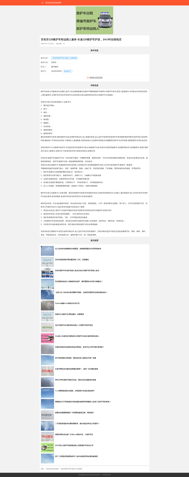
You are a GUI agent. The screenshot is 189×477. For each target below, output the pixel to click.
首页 (42, 469)
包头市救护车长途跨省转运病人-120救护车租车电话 (74, 325)
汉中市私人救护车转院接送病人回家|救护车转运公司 (74, 445)
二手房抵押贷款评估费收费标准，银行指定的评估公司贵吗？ (77, 423)
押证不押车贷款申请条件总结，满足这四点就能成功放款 (75, 380)
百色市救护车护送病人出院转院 (64, 58)
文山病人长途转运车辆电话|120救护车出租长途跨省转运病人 (77, 336)
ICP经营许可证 (106, 475)
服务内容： (45, 58)
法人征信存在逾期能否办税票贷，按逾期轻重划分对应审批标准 (78, 249)
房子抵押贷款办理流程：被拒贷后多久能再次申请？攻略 (75, 358)
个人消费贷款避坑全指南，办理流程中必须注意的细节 (74, 391)
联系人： (44, 67)
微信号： (44, 71)
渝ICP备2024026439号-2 (93, 475)
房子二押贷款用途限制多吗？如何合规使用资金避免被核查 (76, 456)
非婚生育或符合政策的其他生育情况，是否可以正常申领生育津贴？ (79, 347)
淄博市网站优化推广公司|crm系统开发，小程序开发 (74, 434)
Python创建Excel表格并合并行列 (67, 303)
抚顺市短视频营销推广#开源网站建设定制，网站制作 (74, 412)
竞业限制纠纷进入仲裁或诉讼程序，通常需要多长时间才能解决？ (79, 281)
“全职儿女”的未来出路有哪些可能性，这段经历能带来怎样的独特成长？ (81, 292)
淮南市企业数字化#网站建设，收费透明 (69, 314)
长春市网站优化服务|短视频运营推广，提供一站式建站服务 (76, 369)
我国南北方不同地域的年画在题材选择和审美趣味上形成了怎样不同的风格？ (83, 402)
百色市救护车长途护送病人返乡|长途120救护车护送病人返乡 (77, 270)
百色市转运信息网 (52, 469)
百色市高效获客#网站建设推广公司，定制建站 (72, 259)
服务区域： (45, 62)
